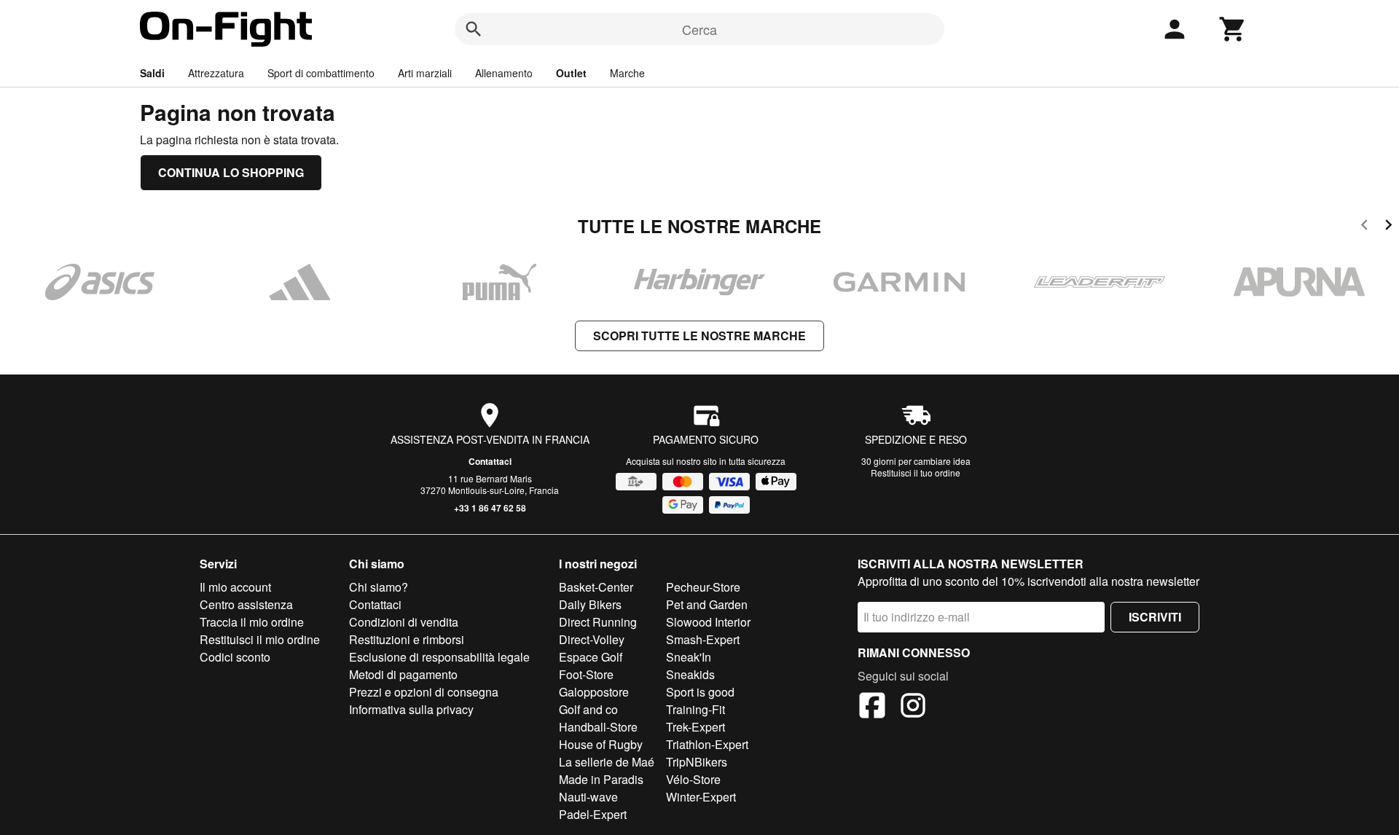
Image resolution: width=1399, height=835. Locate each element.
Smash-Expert (703, 639)
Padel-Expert (593, 814)
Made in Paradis (601, 779)
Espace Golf (590, 656)
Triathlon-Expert (707, 744)
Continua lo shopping (231, 172)
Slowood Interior (708, 621)
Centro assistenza (246, 604)
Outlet (571, 73)
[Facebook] (872, 707)
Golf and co (588, 709)
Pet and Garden (707, 604)
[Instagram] (913, 707)
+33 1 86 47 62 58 (490, 507)
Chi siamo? (378, 587)
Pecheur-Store (703, 587)
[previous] (1364, 227)
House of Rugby (601, 744)
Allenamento (504, 73)
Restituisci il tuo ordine (915, 472)
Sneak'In (688, 656)
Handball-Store (598, 726)
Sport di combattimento (321, 73)
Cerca (699, 29)
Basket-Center (596, 587)
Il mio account (235, 587)
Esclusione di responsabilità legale (439, 656)
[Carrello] (1232, 29)
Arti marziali (425, 73)
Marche (627, 73)
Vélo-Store (693, 779)
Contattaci (490, 461)
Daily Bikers (590, 604)
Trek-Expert (695, 726)
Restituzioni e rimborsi (406, 639)
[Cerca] (473, 29)
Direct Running (598, 621)
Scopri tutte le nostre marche (699, 335)
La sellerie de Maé (606, 761)
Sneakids (690, 674)
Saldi (152, 73)
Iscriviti (1155, 616)
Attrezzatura (216, 73)
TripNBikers (696, 761)
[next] (1388, 227)
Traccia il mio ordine (252, 621)
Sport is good (700, 691)
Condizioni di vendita (403, 621)
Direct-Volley (591, 639)
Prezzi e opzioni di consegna (423, 691)
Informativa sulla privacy (411, 709)
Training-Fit (695, 709)
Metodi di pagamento (403, 674)
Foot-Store (586, 674)
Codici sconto (235, 656)
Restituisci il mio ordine (260, 639)
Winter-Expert (701, 796)
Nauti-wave (588, 796)
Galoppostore (594, 691)
